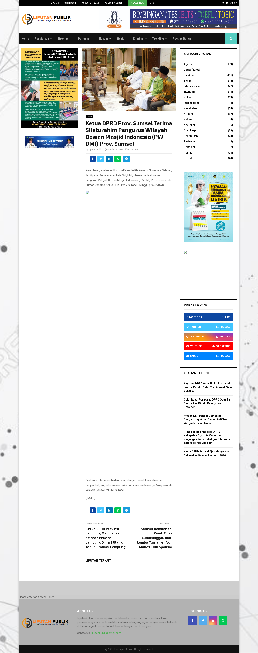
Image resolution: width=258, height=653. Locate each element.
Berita (187, 69)
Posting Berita (182, 38)
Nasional (189, 125)
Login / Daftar (114, 3)
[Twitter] (203, 620)
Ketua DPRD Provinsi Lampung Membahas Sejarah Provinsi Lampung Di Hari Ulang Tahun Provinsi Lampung (105, 537)
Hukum (103, 38)
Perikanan (190, 141)
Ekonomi (189, 91)
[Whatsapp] (223, 620)
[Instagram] (213, 620)
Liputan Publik (96, 149)
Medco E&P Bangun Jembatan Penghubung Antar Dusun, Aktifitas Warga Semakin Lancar (205, 419)
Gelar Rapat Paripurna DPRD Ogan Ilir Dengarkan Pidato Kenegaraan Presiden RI (207, 403)
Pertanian (84, 38)
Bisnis (120, 38)
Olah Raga (190, 130)
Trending (158, 38)
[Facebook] (192, 620)
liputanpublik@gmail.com (106, 632)
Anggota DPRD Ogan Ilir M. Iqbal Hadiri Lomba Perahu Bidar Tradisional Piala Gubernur (208, 387)
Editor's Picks (192, 86)
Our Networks (195, 304)
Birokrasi (63, 38)
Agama (188, 64)
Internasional (192, 102)
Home (25, 38)
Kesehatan (190, 108)
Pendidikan (42, 38)
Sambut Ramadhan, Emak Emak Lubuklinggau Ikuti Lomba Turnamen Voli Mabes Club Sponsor (154, 537)
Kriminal (138, 38)
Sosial (188, 158)
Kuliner (188, 119)
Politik (89, 116)
